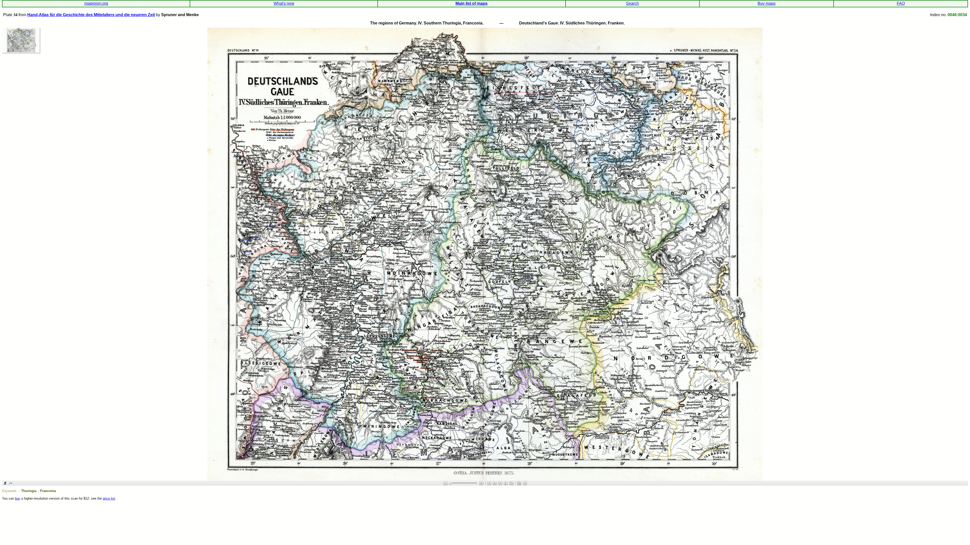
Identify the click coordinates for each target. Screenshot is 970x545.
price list (109, 498)
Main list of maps (471, 3)
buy (17, 498)
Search (632, 3)
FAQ (901, 3)
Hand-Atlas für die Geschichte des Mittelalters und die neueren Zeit (91, 15)
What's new (284, 3)
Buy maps (766, 3)
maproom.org (96, 3)
